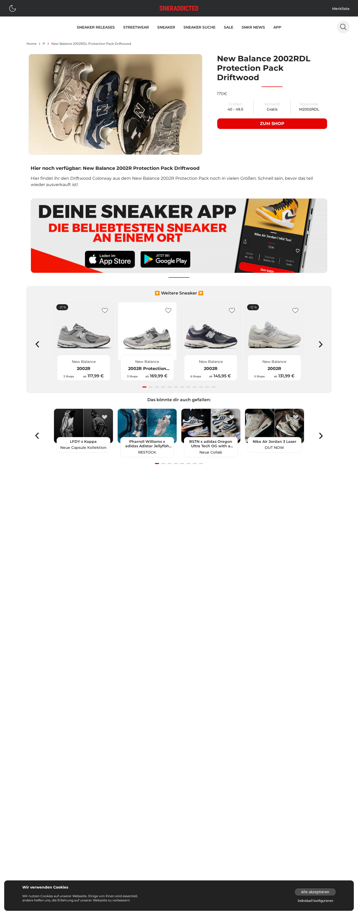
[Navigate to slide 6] (176, 387)
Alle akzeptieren (315, 891)
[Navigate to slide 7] (182, 387)
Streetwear (136, 27)
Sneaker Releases (96, 27)
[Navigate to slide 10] (201, 387)
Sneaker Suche (199, 27)
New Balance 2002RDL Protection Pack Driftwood (91, 44)
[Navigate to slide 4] (163, 387)
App (277, 27)
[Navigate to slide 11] (207, 387)
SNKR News (253, 27)
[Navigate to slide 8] (188, 387)
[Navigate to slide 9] (195, 387)
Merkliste (341, 8)
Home (31, 44)
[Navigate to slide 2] (151, 387)
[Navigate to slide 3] (157, 387)
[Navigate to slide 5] (169, 387)
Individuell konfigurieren (315, 901)
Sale (228, 27)
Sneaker (166, 27)
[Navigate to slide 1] (144, 387)
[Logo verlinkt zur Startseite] (179, 8)
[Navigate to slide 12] (213, 387)
